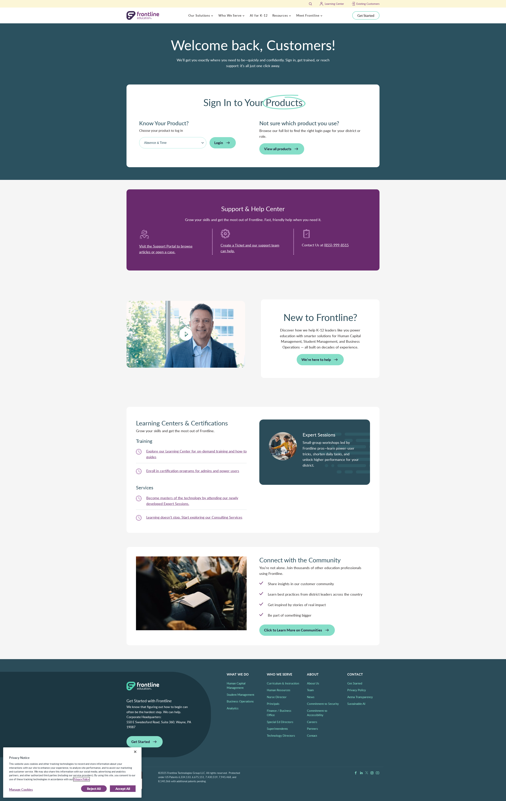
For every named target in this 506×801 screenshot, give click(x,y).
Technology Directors (281, 735)
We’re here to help (316, 359)
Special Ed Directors (280, 722)
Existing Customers (368, 4)
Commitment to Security (323, 704)
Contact (312, 735)
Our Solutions (199, 15)
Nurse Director (277, 697)
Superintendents (277, 729)
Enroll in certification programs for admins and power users (192, 470)
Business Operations (240, 701)
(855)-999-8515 (336, 245)
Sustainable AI (356, 704)
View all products (277, 148)
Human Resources (278, 690)
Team (310, 690)
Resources (280, 15)
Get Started (365, 15)
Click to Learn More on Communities (293, 629)
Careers (312, 722)
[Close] (135, 751)
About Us (313, 683)
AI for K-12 (259, 15)
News (310, 697)
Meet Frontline (307, 15)
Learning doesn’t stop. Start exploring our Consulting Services (194, 517)
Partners (312, 729)
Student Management (240, 695)
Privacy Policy (356, 690)
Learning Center (334, 4)
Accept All (122, 788)
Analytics (233, 708)
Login (218, 142)
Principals (273, 704)
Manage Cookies (21, 789)
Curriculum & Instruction (283, 683)
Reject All (94, 788)
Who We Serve (230, 15)
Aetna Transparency (360, 697)
